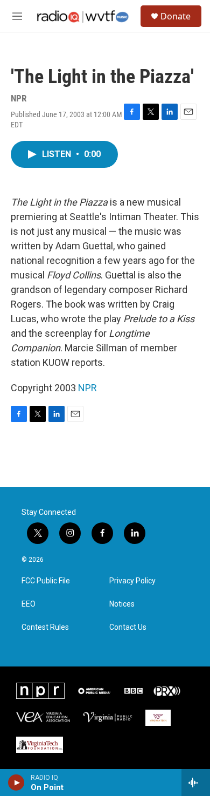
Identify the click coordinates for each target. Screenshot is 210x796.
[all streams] (195, 782)
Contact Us (127, 627)
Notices (122, 604)
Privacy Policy (132, 581)
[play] (16, 782)
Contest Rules (45, 627)
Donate (175, 16)
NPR (87, 387)
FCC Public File (46, 581)
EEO (29, 604)
